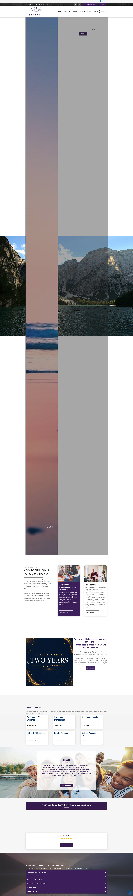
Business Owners (31, 887)
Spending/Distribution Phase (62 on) (37, 884)
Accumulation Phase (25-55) (34, 876)
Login (103, 4)
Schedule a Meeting (90, 4)
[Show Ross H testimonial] (66, 793)
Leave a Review (66, 845)
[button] (60, 11)
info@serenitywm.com (43, 4)
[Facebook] (79, 4)
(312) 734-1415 (31, 4)
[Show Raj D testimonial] (68, 793)
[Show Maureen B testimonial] (64, 793)
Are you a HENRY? (32, 891)
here (103, 664)
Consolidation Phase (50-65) (34, 880)
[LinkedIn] (75, 4)
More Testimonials (66, 785)
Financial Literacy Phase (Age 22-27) (37, 872)
